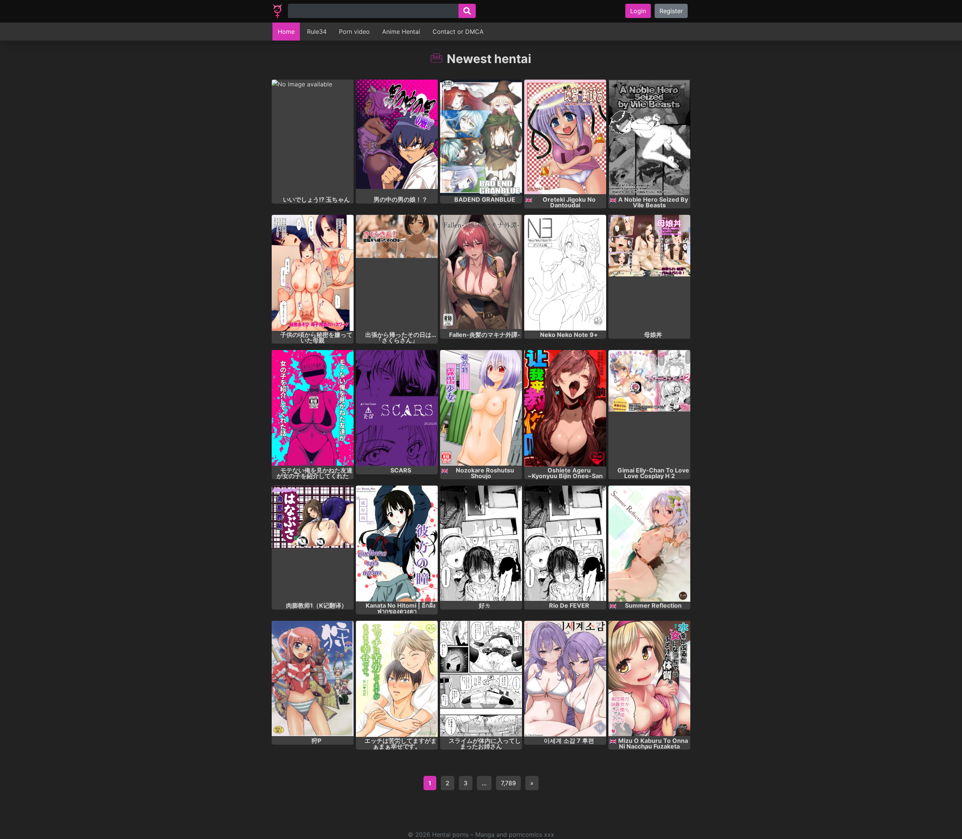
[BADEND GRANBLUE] (481, 138)
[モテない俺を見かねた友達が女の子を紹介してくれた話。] (313, 408)
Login (638, 11)
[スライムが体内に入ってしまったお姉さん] (481, 679)
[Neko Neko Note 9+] (565, 273)
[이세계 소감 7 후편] (565, 679)
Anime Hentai (401, 31)
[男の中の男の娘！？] (397, 138)
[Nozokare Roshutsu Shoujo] (481, 408)
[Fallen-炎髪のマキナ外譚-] (481, 273)
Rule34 (317, 31)
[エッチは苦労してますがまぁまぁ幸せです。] (397, 679)
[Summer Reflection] (649, 544)
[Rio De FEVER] (565, 544)
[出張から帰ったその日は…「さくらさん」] (397, 273)
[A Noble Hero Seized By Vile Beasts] (649, 138)
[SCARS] (397, 408)
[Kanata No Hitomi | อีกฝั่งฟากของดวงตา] (397, 544)
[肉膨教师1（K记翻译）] (313, 544)
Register (671, 11)
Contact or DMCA (458, 31)
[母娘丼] (649, 273)
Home (286, 31)
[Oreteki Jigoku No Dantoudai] (565, 138)
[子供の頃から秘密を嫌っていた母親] (313, 273)
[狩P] (313, 679)
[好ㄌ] (481, 544)
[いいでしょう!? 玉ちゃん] (313, 138)
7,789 (508, 783)
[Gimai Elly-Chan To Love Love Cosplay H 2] (649, 408)
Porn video (354, 31)
